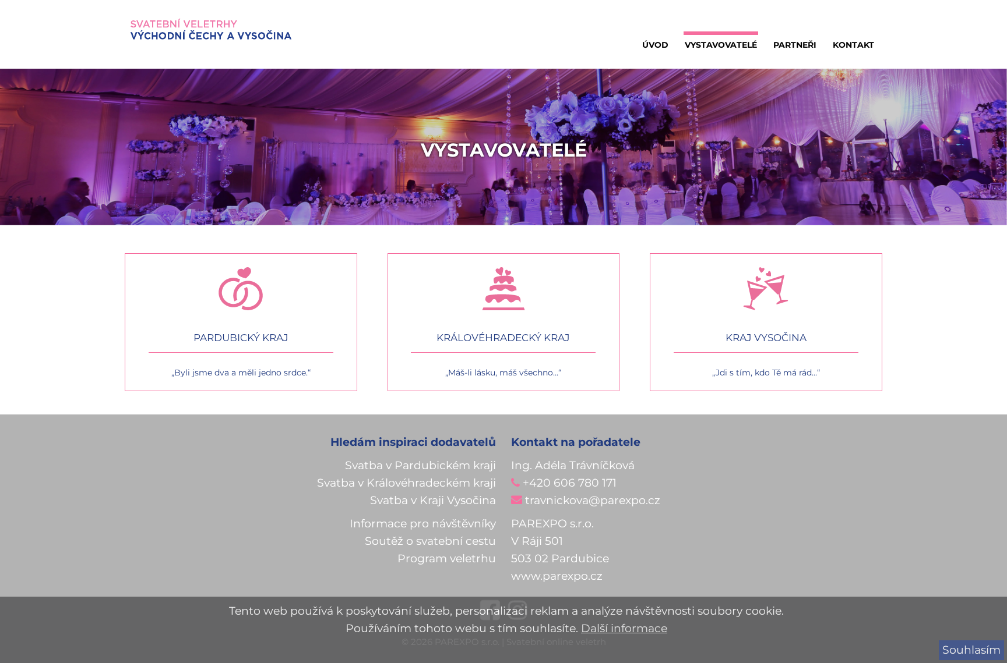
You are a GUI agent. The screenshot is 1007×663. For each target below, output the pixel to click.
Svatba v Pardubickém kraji (420, 465)
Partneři (794, 45)
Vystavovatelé (721, 45)
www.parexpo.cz (557, 576)
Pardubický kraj (240, 337)
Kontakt (853, 45)
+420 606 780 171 (570, 483)
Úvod (655, 45)
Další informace (624, 628)
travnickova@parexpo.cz (592, 500)
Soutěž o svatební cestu (430, 541)
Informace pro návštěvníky (423, 523)
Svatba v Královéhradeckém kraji (406, 483)
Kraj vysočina (766, 337)
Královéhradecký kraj (503, 337)
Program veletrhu (446, 558)
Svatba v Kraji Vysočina (433, 500)
